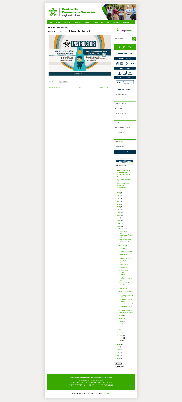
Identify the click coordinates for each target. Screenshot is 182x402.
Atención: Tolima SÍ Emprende (123, 283)
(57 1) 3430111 (87, 384)
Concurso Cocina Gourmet (125, 304)
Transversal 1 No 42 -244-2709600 (94, 379)
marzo (121, 335)
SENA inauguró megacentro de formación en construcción (123, 265)
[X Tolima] (125, 73)
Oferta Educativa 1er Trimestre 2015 (124, 273)
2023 (118, 201)
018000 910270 (109, 384)
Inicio (50, 22)
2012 (118, 347)
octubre (121, 315)
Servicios (95, 22)
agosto (121, 321)
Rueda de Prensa (123, 270)
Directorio (86, 22)
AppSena (126, 22)
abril (120, 332)
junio (120, 327)
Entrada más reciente (54, 87)
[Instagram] (122, 63)
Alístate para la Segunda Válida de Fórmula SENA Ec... (125, 235)
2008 (118, 358)
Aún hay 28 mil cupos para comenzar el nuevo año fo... (125, 278)
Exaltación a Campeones (125, 291)
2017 (118, 218)
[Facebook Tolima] (119, 73)
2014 (118, 226)
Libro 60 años (105, 22)
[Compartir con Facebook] (65, 82)
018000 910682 (109, 385)
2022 (118, 204)
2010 (118, 352)
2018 (118, 215)
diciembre (122, 229)
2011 (118, 350)
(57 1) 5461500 (93, 380)
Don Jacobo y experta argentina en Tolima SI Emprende (125, 247)
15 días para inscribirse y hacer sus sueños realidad (125, 241)
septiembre (122, 318)
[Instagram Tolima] (130, 73)
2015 (118, 223)
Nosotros (58, 22)
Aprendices (67, 22)
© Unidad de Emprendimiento (125, 172)
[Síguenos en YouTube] (125, 82)
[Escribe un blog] (61, 82)
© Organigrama (121, 187)
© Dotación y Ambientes (123, 177)
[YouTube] (132, 63)
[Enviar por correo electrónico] (60, 82)
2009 (118, 355)
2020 (118, 209)
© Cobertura (120, 185)
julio (120, 324)
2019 (118, 212)
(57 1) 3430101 (87, 385)
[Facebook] (117, 63)
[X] (127, 63)
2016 (118, 221)
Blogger (108, 393)
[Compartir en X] (63, 82)
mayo (120, 329)
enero (120, 341)
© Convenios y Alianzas (123, 183)
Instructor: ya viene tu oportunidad (124, 287)
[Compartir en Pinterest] (67, 82)
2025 (118, 196)
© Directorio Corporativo (124, 170)
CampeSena (116, 22)
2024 (118, 198)
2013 (118, 344)
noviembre (122, 231)
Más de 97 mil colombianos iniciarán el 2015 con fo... (125, 295)
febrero (121, 338)
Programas (77, 22)
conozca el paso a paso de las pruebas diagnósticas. (125, 253)
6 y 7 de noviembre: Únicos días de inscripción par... (125, 311)
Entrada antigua (104, 87)
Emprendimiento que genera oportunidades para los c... (125, 258)
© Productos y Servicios (123, 175)
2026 (118, 193)
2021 (118, 207)
